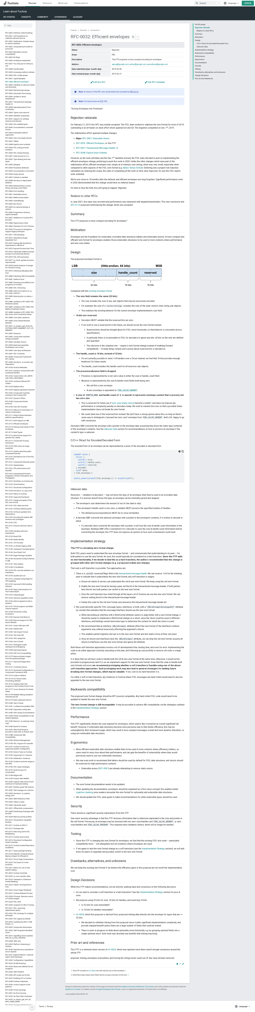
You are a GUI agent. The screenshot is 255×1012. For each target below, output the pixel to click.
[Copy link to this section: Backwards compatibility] (107, 689)
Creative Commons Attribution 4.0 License (137, 987)
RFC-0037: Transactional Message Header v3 (97, 148)
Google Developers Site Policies (108, 989)
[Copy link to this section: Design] (83, 252)
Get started (9, 17)
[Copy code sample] (182, 451)
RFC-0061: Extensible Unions (95, 138)
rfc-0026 (80, 914)
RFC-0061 (103, 768)
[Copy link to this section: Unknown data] (89, 489)
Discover (32, 3)
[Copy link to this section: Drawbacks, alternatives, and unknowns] (128, 861)
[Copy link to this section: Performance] (91, 717)
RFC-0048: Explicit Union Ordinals (91, 152)
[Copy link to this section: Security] (84, 806)
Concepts (26, 17)
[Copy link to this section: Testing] (83, 834)
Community (42, 17)
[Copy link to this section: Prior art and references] (107, 943)
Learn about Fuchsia (15, 11)
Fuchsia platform (81, 3)
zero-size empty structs (123, 403)
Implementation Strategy (87, 708)
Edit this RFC (97, 82)
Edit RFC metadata (154, 82)
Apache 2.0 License (72, 989)
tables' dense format (132, 167)
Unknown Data (110, 429)
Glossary (77, 17)
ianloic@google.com (137, 64)
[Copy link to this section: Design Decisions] (97, 880)
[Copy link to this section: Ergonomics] (90, 742)
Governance (60, 17)
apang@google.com (120, 64)
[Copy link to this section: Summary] (87, 214)
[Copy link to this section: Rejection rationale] (99, 118)
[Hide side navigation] (32, 1007)
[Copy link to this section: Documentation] (95, 777)
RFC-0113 (134, 92)
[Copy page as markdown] (133, 37)
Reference (47, 3)
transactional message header (133, 573)
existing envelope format (100, 291)
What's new (63, 3)
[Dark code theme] (179, 451)
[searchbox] (18, 25)
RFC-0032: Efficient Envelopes (90, 143)
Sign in (248, 3)
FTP (101, 101)
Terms (41, 1006)
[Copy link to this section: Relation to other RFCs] (100, 196)
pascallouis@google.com (157, 64)
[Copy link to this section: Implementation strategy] (107, 541)
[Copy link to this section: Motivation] (88, 230)
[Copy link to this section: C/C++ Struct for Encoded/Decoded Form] (122, 440)
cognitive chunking (84, 792)
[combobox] (207, 3)
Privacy (50, 1006)
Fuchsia (74, 30)
